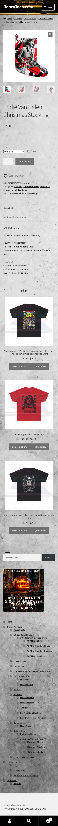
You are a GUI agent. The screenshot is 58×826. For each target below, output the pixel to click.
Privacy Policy (20, 770)
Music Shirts (19, 630)
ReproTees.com (18, 7)
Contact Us (12, 762)
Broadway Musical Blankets (33, 717)
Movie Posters (26, 684)
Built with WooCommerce (32, 808)
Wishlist (17, 783)
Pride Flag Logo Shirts (24, 757)
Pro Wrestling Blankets (30, 712)
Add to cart (25, 161)
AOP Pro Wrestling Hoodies (39, 651)
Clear (33, 151)
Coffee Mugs (19, 723)
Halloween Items (28, 734)
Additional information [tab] (15, 217)
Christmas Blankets (36, 752)
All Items (18, 18)
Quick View (40, 366)
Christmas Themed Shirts (32, 739)
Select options (19, 366)
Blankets (18, 694)
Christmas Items (46, 18)
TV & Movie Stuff (21, 676)
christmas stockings (28, 193)
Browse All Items (14, 627)
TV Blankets (25, 707)
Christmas (13, 193)
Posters (17, 689)
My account (12, 780)
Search (6, 552)
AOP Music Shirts (35, 640)
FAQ (15, 765)
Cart (45, 818)
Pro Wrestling (20, 661)
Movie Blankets (27, 697)
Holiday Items (30, 18)
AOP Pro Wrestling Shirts (38, 646)
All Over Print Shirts (23, 635)
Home (9, 18)
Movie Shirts (26, 679)
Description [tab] (9, 208)
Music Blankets (27, 702)
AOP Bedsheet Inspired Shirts (33, 637)
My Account (9, 821)
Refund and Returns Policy (26, 775)
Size (5, 147)
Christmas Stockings (36, 747)
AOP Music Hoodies (36, 656)
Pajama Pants (20, 666)
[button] (50, 34)
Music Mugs (25, 726)
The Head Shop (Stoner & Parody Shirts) (32, 671)
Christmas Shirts (35, 742)
